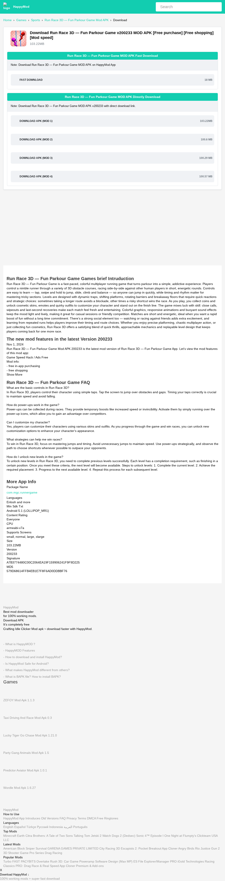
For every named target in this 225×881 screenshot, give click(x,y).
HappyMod (21, 6)
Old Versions (50, 818)
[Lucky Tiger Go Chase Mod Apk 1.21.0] (9, 726)
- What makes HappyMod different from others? (36, 670)
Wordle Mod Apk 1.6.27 (19, 788)
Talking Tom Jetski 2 (88, 835)
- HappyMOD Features (19, 650)
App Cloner (170, 848)
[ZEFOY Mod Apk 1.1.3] (9, 691)
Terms (82, 818)
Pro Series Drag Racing (45, 853)
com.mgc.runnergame (22, 492)
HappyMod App (14, 818)
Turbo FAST (11, 861)
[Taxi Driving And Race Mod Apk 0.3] (9, 709)
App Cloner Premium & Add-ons (82, 866)
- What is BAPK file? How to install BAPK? (32, 676)
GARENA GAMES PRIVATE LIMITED (72, 848)
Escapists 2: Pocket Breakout (141, 848)
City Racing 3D (109, 848)
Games (21, 20)
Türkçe (31, 827)
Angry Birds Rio (189, 848)
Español (19, 827)
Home (7, 20)
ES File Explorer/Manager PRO (155, 861)
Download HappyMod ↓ (14, 874)
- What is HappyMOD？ (19, 644)
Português (80, 827)
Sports (35, 20)
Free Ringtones (107, 818)
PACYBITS (28, 861)
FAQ (63, 818)
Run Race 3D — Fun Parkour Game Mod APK (77, 20)
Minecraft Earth (14, 835)
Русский (42, 827)
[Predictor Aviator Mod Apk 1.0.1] (9, 761)
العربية (68, 827)
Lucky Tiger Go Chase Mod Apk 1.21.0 (30, 735)
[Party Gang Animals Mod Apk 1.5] (9, 744)
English (8, 827)
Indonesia (56, 827)
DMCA (91, 818)
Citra (28, 835)
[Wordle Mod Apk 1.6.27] (9, 779)
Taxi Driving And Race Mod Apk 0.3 (27, 717)
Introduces (32, 818)
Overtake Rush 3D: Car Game (57, 861)
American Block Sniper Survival (25, 848)
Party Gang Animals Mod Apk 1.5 (26, 752)
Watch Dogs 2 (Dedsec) (118, 835)
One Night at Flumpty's (180, 835)
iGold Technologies (191, 861)
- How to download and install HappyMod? (32, 657)
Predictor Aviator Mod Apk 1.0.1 (25, 770)
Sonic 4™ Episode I (149, 835)
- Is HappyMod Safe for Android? (26, 663)
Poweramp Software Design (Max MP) (105, 861)
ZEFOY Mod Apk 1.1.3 (18, 700)
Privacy (72, 818)
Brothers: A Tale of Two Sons (53, 835)
